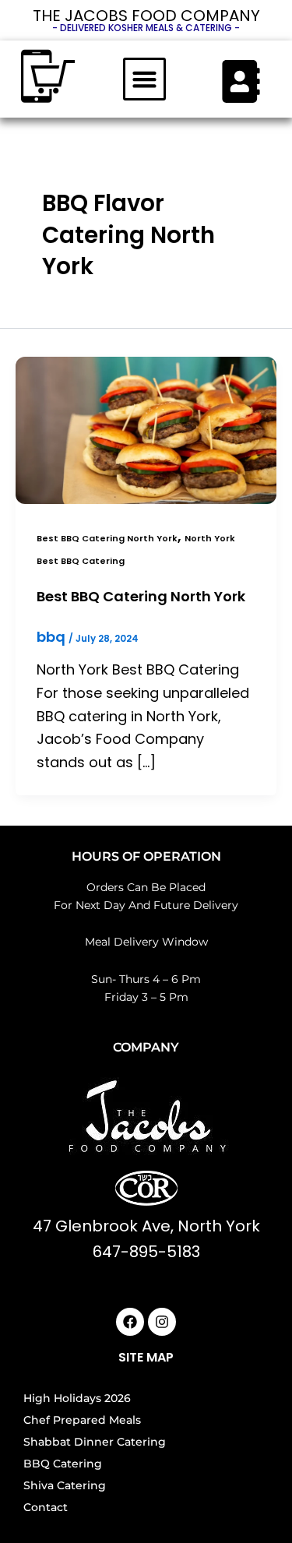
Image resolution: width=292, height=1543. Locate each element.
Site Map (146, 1357)
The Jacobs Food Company (146, 15)
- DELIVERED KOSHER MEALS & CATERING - (146, 27)
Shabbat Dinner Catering (94, 1442)
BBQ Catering (62, 1464)
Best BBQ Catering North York (107, 538)
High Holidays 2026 (77, 1398)
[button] (145, 79)
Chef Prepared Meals (82, 1420)
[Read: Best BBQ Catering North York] (146, 429)
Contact (45, 1507)
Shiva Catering (64, 1485)
